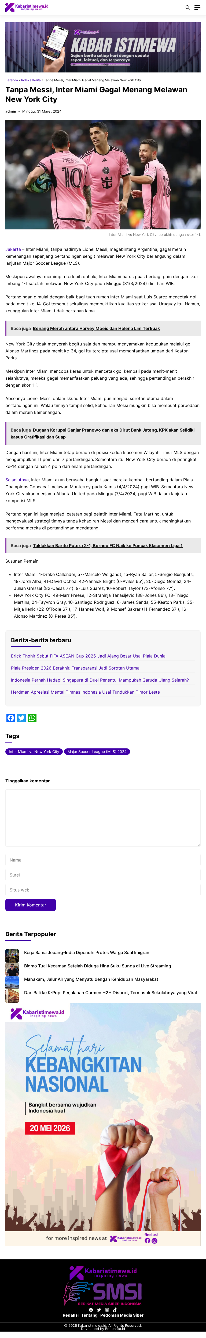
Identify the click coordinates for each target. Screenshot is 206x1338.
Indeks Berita (31, 80)
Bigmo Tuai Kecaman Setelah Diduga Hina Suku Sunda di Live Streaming (97, 965)
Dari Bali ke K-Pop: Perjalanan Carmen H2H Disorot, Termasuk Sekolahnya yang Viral (110, 992)
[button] (188, 7)
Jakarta (13, 249)
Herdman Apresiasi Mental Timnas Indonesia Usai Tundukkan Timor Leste (85, 692)
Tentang (89, 1315)
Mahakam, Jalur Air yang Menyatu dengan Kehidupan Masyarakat (91, 979)
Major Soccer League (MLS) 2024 (97, 751)
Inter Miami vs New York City (34, 751)
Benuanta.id (115, 1329)
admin (10, 111)
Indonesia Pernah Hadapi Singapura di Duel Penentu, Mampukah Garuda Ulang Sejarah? (100, 680)
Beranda (11, 80)
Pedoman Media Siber (122, 1315)
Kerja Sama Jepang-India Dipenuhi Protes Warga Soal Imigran (86, 952)
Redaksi (71, 1315)
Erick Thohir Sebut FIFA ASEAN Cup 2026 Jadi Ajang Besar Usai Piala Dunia (88, 656)
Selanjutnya (17, 479)
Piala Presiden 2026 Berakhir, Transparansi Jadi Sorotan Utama (75, 668)
